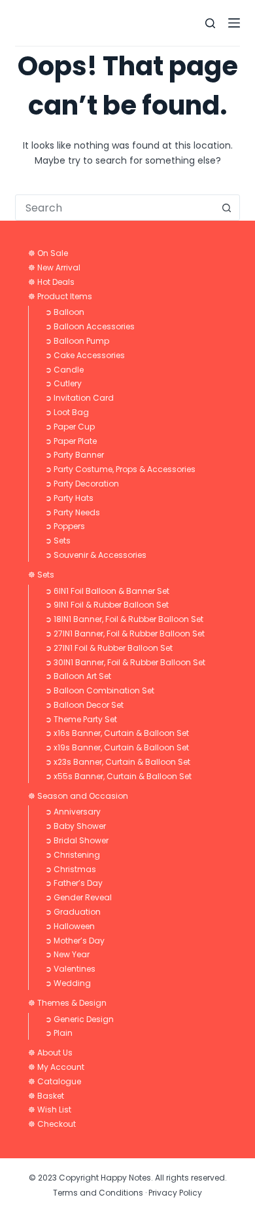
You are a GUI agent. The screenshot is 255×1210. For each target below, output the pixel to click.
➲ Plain (59, 1032)
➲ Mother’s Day (75, 940)
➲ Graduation (73, 911)
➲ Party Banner (74, 454)
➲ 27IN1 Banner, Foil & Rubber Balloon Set (125, 633)
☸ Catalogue (54, 1081)
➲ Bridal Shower (77, 840)
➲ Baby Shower (75, 826)
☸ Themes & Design (67, 1002)
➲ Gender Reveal (78, 897)
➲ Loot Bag (67, 412)
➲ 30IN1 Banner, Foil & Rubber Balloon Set (125, 662)
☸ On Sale (48, 253)
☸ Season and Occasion (78, 795)
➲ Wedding (68, 983)
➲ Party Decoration (82, 483)
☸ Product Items (60, 296)
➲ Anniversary (73, 811)
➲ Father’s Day (74, 883)
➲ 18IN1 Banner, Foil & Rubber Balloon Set (124, 619)
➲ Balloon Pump (77, 340)
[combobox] (115, 207)
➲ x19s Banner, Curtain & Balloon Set (117, 747)
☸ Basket (46, 1095)
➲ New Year (67, 954)
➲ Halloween (70, 926)
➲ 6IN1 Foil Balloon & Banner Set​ (107, 590)
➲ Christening (72, 854)
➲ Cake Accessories (85, 355)
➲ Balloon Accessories (90, 326)
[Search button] (226, 207)
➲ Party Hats (69, 498)
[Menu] (234, 23)
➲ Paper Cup (70, 426)
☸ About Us (50, 1052)
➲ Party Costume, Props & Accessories (120, 469)
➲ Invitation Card (79, 397)
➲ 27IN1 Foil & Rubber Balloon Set (109, 647)
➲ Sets (58, 540)
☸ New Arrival (54, 267)
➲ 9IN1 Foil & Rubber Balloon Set (107, 604)
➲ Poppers (65, 526)
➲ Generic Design (79, 1019)
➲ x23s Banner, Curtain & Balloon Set (117, 761)
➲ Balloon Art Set (78, 676)
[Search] (210, 23)
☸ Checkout (52, 1123)
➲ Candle (64, 369)
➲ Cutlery (63, 383)
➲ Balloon (64, 312)
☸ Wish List (49, 1109)
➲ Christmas (70, 869)
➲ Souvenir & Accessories (95, 554)
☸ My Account (56, 1066)
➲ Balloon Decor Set (84, 704)
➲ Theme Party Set (81, 719)
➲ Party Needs (72, 512)
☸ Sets (41, 574)
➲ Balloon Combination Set (99, 690)
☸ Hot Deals (51, 281)
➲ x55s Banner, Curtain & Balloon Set (118, 776)
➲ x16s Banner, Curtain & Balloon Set (117, 733)
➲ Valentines (70, 968)
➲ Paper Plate (71, 441)
